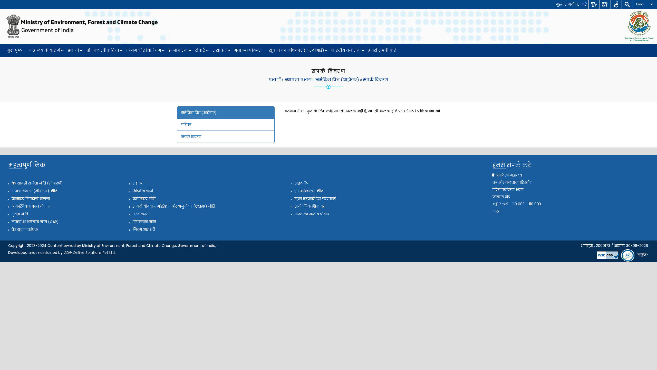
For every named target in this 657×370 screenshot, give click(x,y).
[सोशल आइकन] (605, 4)
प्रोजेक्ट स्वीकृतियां (102, 50)
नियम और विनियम (143, 50)
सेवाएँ (200, 50)
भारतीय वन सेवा (346, 50)
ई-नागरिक (178, 50)
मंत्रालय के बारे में (44, 50)
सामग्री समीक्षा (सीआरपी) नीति (34, 190)
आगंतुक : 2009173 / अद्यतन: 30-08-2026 (614, 245)
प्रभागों (73, 50)
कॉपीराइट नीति (144, 198)
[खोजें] (627, 4)
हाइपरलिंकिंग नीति (308, 190)
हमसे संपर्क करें (382, 50)
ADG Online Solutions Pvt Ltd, (89, 252)
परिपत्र (186, 124)
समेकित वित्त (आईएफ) (337, 80)
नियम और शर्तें (143, 229)
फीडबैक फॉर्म (142, 190)
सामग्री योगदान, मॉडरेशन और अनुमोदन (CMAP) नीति (173, 206)
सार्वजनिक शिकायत (309, 206)
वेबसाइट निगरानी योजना (30, 198)
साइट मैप (300, 183)
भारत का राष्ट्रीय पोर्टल (311, 214)
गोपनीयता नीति (144, 221)
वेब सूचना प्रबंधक (24, 229)
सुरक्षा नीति (19, 214)
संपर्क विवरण (375, 80)
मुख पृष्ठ (14, 50)
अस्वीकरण (140, 214)
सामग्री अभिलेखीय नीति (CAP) (35, 221)
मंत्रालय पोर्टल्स (248, 50)
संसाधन (219, 50)
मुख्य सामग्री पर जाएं (571, 4)
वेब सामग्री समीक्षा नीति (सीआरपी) (37, 183)
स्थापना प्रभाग (298, 80)
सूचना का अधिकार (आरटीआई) (296, 50)
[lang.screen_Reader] (616, 4)
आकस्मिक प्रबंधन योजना (30, 206)
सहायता (138, 183)
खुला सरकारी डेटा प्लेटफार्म (314, 198)
